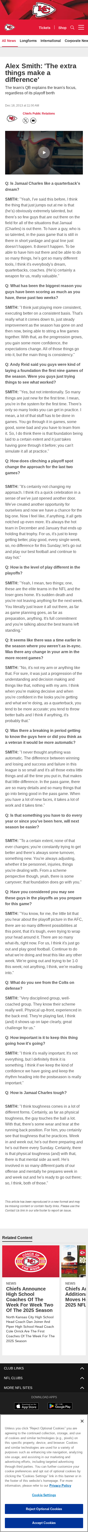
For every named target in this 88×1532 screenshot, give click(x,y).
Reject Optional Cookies (44, 1509)
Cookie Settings (44, 1495)
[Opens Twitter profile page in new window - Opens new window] (26, 121)
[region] (44, 1473)
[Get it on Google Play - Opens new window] (60, 1408)
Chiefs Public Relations (38, 113)
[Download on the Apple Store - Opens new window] (26, 1406)
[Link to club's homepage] (10, 25)
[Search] (72, 27)
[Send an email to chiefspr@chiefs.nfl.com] (33, 121)
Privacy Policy (21, 1485)
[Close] (82, 1421)
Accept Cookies (44, 1523)
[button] (44, 152)
